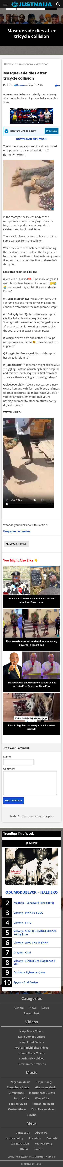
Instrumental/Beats (42, 1093)
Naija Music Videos (31, 1031)
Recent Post (31, 1013)
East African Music (43, 1109)
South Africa (22, 1098)
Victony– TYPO (23, 922)
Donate (38, 1149)
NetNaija (50, 1156)
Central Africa (17, 1109)
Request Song (43, 1143)
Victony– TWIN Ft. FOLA (28, 912)
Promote (52, 1138)
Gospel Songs (44, 1082)
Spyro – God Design (26, 982)
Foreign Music (18, 1104)
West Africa (42, 1098)
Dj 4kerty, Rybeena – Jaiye (29, 972)
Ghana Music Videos (32, 1053)
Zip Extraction (20, 1143)
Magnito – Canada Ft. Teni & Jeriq (34, 903)
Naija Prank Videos (31, 1042)
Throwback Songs (18, 1087)
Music (32, 843)
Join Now (51, 131)
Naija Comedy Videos (31, 1036)
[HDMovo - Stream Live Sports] (31, 123)
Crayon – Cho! (22, 952)
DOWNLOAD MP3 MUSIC (31, 139)
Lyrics (45, 1008)
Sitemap (39, 1156)
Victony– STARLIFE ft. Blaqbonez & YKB (35, 962)
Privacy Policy (14, 1138)
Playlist (31, 1114)
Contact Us (23, 1132)
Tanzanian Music (43, 1104)
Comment (9, 768)
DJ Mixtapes (16, 1093)
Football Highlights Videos (31, 1047)
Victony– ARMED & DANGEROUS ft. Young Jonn (35, 932)
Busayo (20, 85)
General (19, 1008)
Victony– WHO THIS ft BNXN (31, 942)
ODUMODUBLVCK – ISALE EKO (31, 892)
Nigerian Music (20, 1082)
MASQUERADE (18, 544)
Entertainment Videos (31, 1064)
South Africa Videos (31, 1058)
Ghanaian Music (45, 1087)
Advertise (35, 1138)
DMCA (24, 1149)
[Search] (58, 4)
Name (7, 756)
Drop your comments (17, 531)
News (33, 1008)
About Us (41, 1132)
